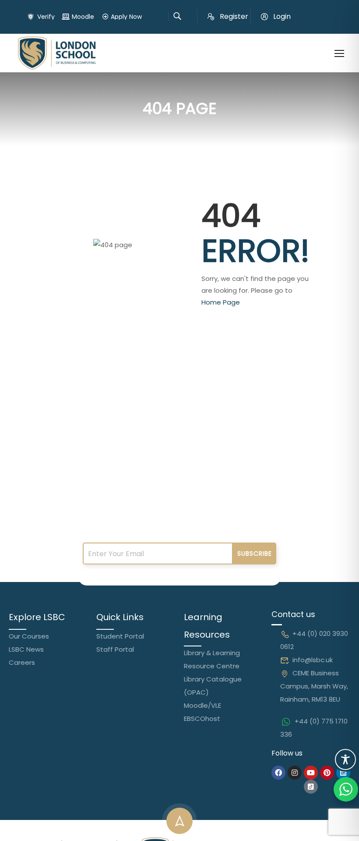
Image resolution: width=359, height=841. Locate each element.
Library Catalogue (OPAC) (213, 685)
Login (282, 16)
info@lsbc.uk (312, 659)
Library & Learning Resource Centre (212, 659)
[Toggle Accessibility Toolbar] (345, 759)
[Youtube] (311, 773)
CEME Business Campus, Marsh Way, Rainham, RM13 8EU (314, 686)
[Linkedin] (343, 773)
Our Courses (29, 636)
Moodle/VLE (202, 705)
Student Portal (120, 636)
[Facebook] (278, 773)
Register (234, 16)
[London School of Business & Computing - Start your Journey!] (57, 53)
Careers (22, 662)
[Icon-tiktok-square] (311, 787)
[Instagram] (295, 773)
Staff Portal (115, 649)
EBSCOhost (202, 718)
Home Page (220, 302)
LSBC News (26, 649)
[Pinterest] (327, 773)
